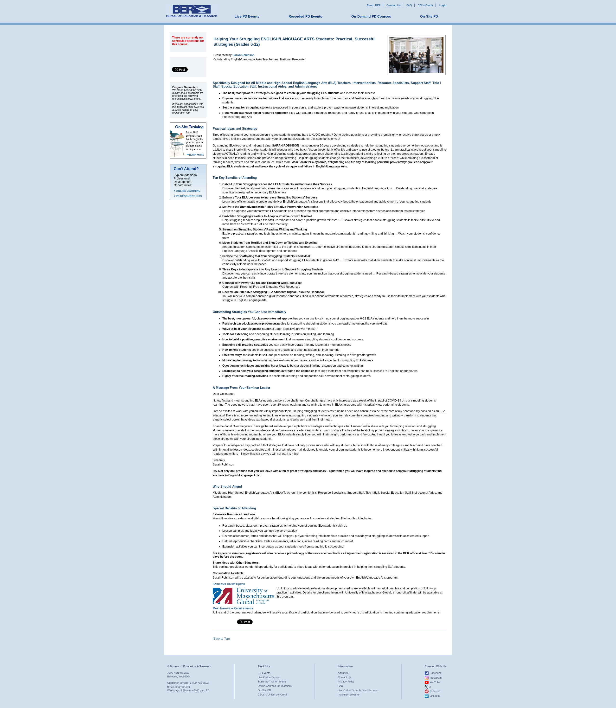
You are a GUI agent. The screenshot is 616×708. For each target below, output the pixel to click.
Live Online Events (269, 677)
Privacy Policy (346, 681)
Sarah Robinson (243, 55)
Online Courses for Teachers (275, 685)
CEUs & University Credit (272, 694)
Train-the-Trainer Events (272, 681)
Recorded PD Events (305, 16)
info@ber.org (182, 686)
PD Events (264, 672)
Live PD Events (247, 16)
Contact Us (393, 5)
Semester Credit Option (229, 584)
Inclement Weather (349, 694)
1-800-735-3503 (199, 682)
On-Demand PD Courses (371, 16)
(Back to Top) (221, 638)
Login (442, 5)
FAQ (409, 5)
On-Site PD (429, 16)
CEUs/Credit (425, 5)
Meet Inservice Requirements (233, 608)
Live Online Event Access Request (358, 690)
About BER (373, 5)
